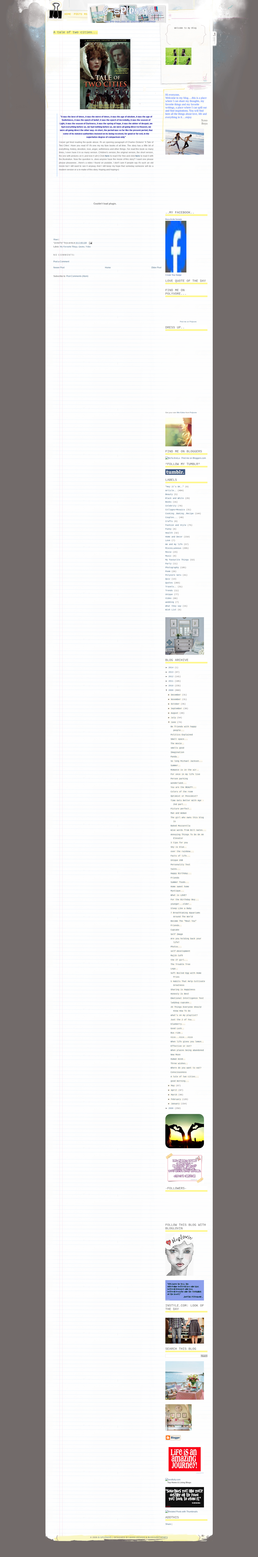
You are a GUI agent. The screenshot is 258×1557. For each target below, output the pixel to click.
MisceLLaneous (173, 548)
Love (167, 540)
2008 (171, 1108)
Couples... (171, 517)
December (176, 695)
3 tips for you (179, 843)
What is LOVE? (179, 895)
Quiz (167, 579)
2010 (171, 686)
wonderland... (179, 783)
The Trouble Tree (180, 964)
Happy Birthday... (181, 873)
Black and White (174, 498)
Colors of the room (182, 792)
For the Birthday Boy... (185, 899)
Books (168, 502)
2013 (171, 672)
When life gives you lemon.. (187, 1042)
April (174, 1090)
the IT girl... (179, 960)
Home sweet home (180, 886)
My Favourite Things (69, 246)
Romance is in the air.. (185, 770)
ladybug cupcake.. (181, 1002)
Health (169, 533)
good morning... (180, 1081)
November (176, 699)
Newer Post (58, 267)
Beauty (169, 494)
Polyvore (193, 412)
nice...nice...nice (182, 1037)
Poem (167, 571)
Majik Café (177, 955)
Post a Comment (61, 261)
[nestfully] (172, 1479)
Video (88, 246)
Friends (175, 878)
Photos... (176, 947)
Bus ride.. (177, 1033)
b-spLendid (104, 1537)
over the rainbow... (182, 851)
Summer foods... (180, 882)
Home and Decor (174, 537)
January (176, 1104)
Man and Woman (179, 813)
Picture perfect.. (181, 809)
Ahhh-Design (137, 1537)
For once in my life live (185, 774)
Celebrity (170, 506)
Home (67, 14)
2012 (171, 676)
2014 (171, 667)
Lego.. (174, 969)
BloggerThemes (158, 1537)
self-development (180, 951)
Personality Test (180, 864)
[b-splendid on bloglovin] (179, 1275)
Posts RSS (81, 14)
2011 (171, 681)
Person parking (179, 779)
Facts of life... (180, 856)
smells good (177, 748)
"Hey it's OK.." (174, 487)
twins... (175, 869)
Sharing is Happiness (183, 989)
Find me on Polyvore (188, 322)
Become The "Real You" (183, 921)
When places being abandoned (187, 1050)
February (176, 1099)
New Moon (175, 1055)
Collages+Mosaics (175, 510)
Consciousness (179, 1072)
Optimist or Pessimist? (184, 796)
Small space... (179, 739)
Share (55, 239)
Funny (168, 529)
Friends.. (176, 925)
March (174, 1095)
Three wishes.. (179, 1063)
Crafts (169, 521)
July (174, 718)
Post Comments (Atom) (77, 276)
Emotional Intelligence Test (187, 998)
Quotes (82, 246)
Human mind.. (178, 1059)
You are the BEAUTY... (183, 787)
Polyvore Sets (173, 575)
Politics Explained (182, 735)
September (177, 708)
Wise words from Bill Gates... (188, 830)
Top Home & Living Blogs (179, 1482)
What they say (173, 606)
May (173, 1085)
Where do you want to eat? (186, 1068)
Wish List (170, 610)
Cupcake (175, 930)
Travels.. (170, 587)
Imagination (177, 752)
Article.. (170, 490)
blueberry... (178, 1024)
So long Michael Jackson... (187, 761)
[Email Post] (90, 242)
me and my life (174, 544)
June (174, 722)
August (175, 713)
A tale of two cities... (75, 32)
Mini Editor (181, 412)
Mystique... (177, 891)
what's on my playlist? (184, 1015)
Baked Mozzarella (180, 826)
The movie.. (177, 743)
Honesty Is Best (180, 994)
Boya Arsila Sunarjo (173, 219)
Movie (168, 552)
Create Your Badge (173, 275)
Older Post (156, 267)
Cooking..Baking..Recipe (179, 513)
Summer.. (175, 765)
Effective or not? (181, 1046)
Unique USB (177, 860)
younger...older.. (181, 904)
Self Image (177, 934)
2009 (171, 690)
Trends (169, 590)
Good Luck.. (177, 1028)
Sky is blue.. (179, 847)
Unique (169, 594)
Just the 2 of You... (183, 1020)
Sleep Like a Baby (181, 908)
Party (168, 564)
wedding (169, 602)
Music (168, 556)
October (176, 704)
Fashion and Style (175, 525)
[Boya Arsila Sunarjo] (175, 272)
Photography (172, 567)
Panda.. (175, 757)
